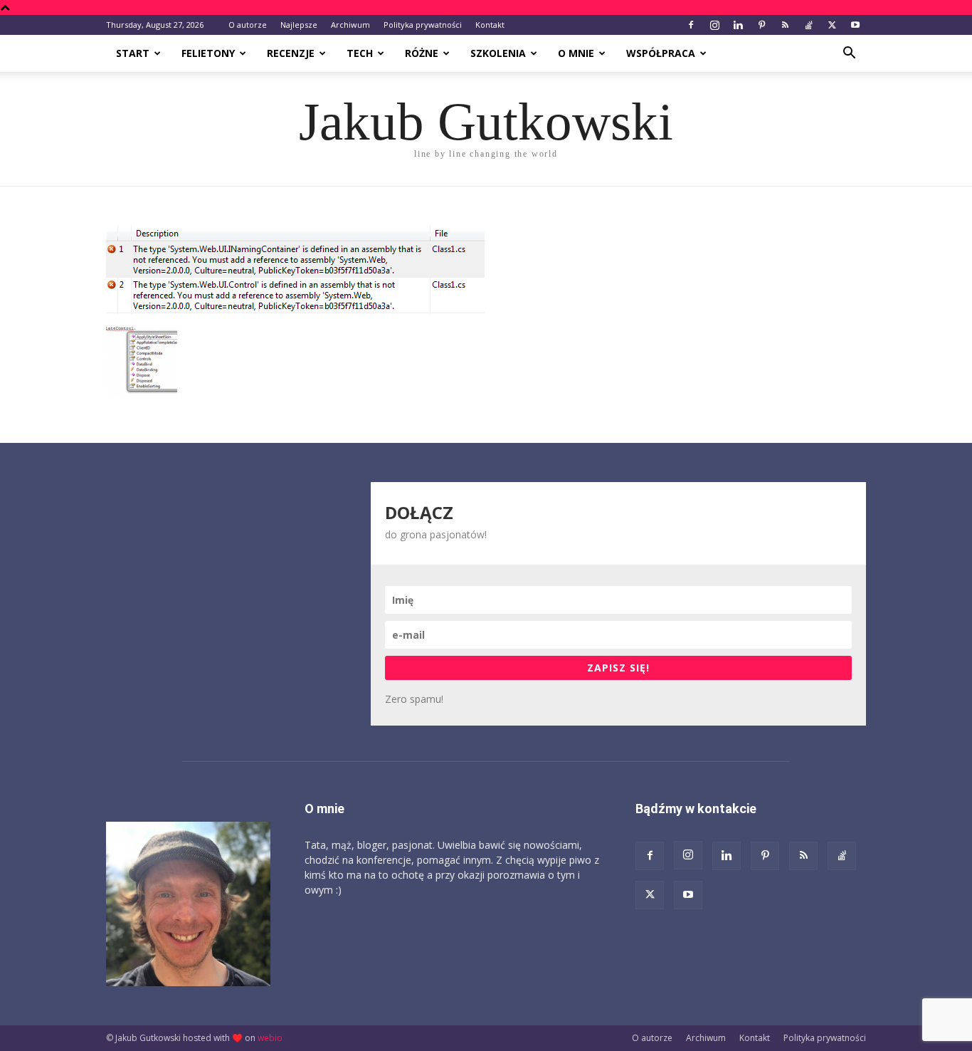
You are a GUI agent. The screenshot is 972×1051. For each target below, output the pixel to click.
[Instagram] (714, 25)
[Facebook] (691, 25)
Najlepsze (298, 24)
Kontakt (490, 24)
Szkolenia (498, 53)
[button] (849, 54)
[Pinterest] (761, 25)
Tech (360, 53)
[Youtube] (855, 25)
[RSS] (785, 25)
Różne (421, 53)
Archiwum (350, 24)
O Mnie (576, 53)
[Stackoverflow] (808, 25)
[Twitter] (831, 25)
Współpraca (660, 53)
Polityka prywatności (423, 24)
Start (132, 53)
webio (270, 1038)
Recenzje (291, 53)
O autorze (247, 24)
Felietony (208, 53)
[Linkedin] (738, 25)
